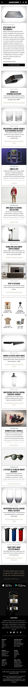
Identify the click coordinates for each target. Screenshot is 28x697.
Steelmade (11, 24)
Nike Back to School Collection (14, 208)
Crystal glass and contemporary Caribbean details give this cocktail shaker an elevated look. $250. (14, 398)
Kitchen (16, 89)
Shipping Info (5, 655)
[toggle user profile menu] (23, 2)
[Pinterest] (20, 632)
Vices (3, 646)
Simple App (14, 169)
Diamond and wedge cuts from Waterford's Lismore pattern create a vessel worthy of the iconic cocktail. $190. (14, 135)
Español (16, 651)
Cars (3, 643)
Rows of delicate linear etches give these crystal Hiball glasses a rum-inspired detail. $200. (14, 514)
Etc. (3, 647)
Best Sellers (17, 642)
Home (11, 89)
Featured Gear (14, 166)
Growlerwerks (16, 544)
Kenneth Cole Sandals (14, 431)
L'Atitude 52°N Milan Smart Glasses (14, 470)
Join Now (14, 183)
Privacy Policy (18, 662)
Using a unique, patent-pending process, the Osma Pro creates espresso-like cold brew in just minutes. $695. (14, 252)
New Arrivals (17, 640)
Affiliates (4, 664)
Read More (6, 102)
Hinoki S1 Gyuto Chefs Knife (14, 355)
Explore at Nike (14, 222)
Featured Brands (18, 643)
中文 (15, 657)
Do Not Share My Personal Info (18, 666)
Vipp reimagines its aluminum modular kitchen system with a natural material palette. (14, 287)
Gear (3, 640)
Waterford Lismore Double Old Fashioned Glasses (14, 129)
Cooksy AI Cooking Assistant (14, 93)
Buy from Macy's (14, 445)
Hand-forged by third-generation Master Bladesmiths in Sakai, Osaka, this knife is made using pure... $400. (14, 359)
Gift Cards (17, 646)
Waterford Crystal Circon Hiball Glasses (14, 509)
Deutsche (16, 654)
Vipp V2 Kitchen (14, 283)
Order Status (5, 651)
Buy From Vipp (18, 292)
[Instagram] (17, 632)
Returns (4, 654)
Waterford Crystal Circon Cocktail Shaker (14, 393)
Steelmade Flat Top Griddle (9, 28)
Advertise (4, 662)
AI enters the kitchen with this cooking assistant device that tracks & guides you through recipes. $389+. (14, 97)
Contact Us (5, 653)
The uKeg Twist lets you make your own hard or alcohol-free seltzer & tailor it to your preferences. (14, 553)
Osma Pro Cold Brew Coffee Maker (14, 247)
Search (20, 2)
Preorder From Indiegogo (18, 102)
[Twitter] (7, 632)
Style (3, 642)
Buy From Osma (18, 257)
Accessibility (17, 664)
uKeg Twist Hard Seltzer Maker (13, 548)
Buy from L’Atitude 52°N (14, 483)
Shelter (4, 644)
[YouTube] (10, 632)
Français (16, 653)
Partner (5, 24)
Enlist (3, 665)
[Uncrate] (14, 2)
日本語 (15, 655)
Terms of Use (17, 661)
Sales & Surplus (18, 644)
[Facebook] (14, 632)
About (3, 661)
